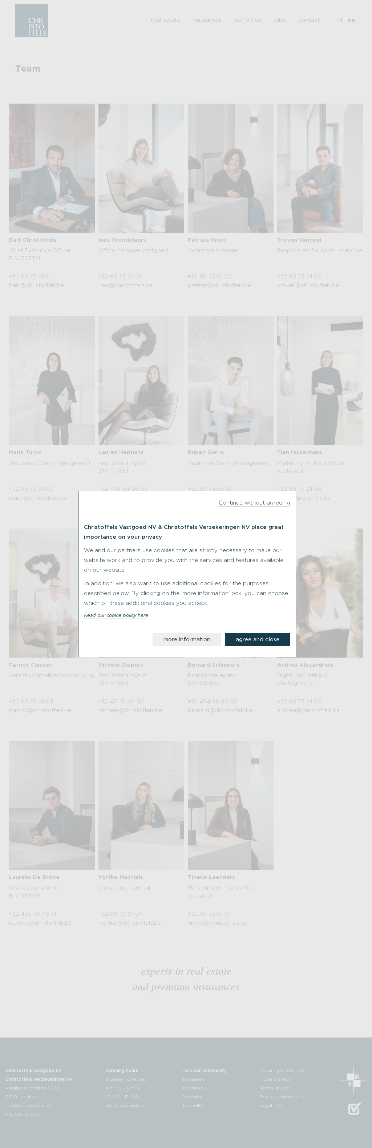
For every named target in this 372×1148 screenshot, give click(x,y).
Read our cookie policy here (116, 616)
